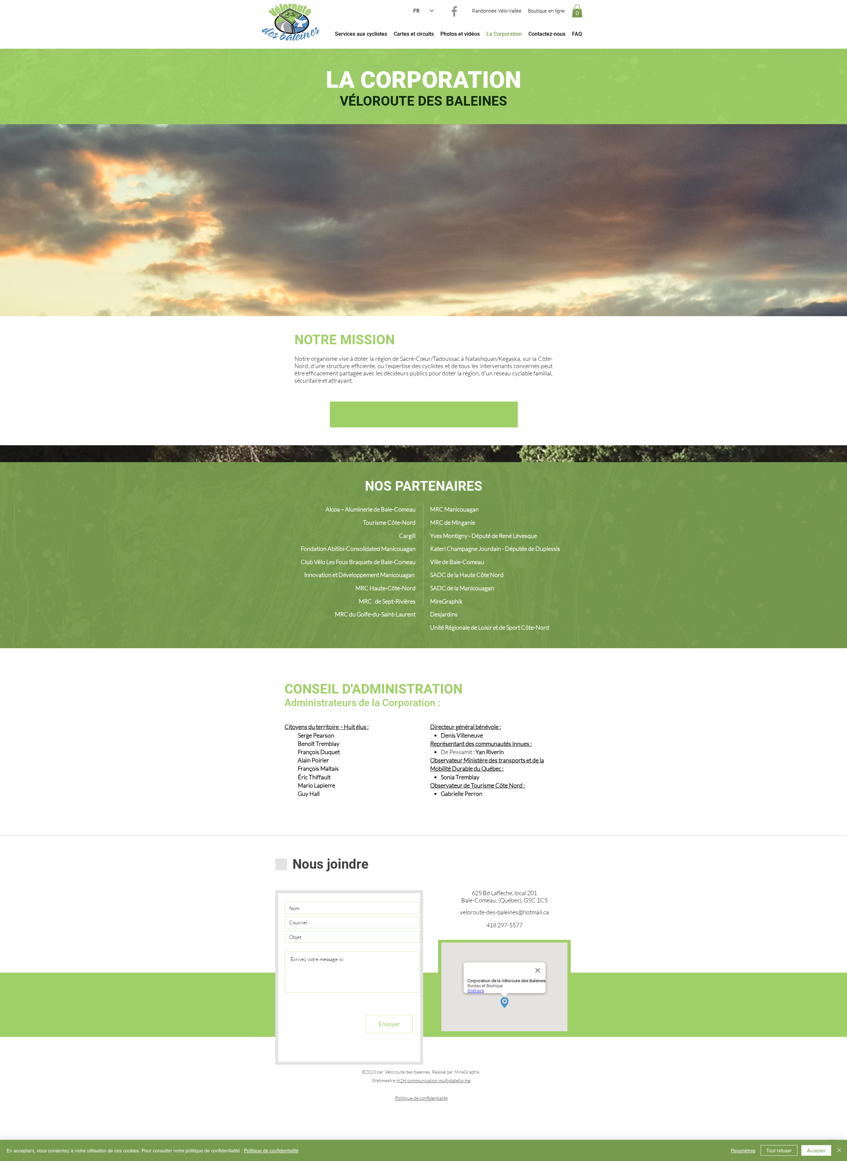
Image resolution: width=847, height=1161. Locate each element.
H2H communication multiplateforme (433, 1080)
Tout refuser (779, 1150)
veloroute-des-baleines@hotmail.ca (504, 912)
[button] (577, 10)
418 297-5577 (504, 925)
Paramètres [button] (743, 1150)
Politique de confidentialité (421, 1098)
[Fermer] (839, 1150)
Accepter (816, 1150)
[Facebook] (454, 11)
